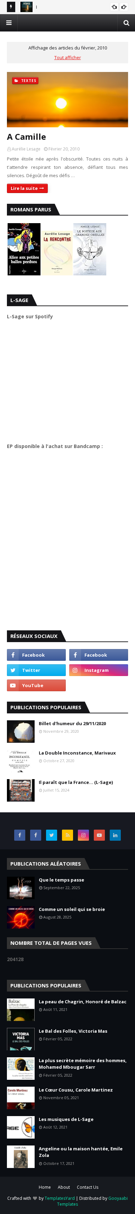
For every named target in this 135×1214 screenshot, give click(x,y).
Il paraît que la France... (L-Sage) (76, 782)
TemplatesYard (60, 1198)
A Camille (26, 136)
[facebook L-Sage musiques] (19, 835)
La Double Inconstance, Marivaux (77, 753)
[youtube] (36, 685)
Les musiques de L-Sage (66, 1119)
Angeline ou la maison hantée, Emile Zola (81, 1152)
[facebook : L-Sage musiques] (98, 655)
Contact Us (87, 1187)
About (64, 1187)
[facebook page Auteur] (35, 835)
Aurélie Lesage (26, 149)
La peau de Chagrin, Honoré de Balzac (82, 1001)
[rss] (67, 835)
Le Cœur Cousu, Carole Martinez (76, 1090)
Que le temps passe (61, 880)
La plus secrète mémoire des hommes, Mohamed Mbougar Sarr (83, 1063)
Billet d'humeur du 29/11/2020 (72, 723)
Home (45, 1187)
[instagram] (98, 670)
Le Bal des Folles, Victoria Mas (73, 1031)
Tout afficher (67, 57)
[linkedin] (115, 835)
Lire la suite (24, 188)
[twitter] (36, 670)
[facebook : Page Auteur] (36, 655)
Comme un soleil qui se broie (72, 909)
